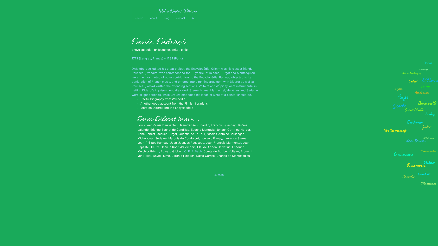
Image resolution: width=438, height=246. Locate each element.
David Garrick (205, 156)
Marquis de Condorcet (183, 138)
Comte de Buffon (215, 151)
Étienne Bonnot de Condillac (169, 129)
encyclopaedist (142, 49)
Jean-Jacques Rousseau (187, 142)
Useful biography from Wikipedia (162, 99)
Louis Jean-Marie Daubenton (158, 125)
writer (175, 49)
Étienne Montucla (203, 129)
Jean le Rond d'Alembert (178, 147)
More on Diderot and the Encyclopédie (166, 108)
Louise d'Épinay (211, 138)
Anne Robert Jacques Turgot (157, 134)
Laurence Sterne (235, 138)
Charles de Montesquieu (233, 156)
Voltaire (234, 151)
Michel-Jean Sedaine (152, 138)
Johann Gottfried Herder (233, 129)
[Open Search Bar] (193, 18)
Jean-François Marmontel (223, 142)
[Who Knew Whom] (177, 10)
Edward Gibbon (172, 151)
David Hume (161, 156)
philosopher (162, 49)
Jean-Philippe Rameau (153, 142)
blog (166, 18)
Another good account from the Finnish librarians (174, 103)
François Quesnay (223, 125)
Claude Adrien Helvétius (213, 147)
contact (180, 18)
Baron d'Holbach (183, 156)
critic (184, 49)
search (139, 18)
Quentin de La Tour (192, 134)
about (153, 18)
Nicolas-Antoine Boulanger (225, 134)
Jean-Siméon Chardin (194, 125)
